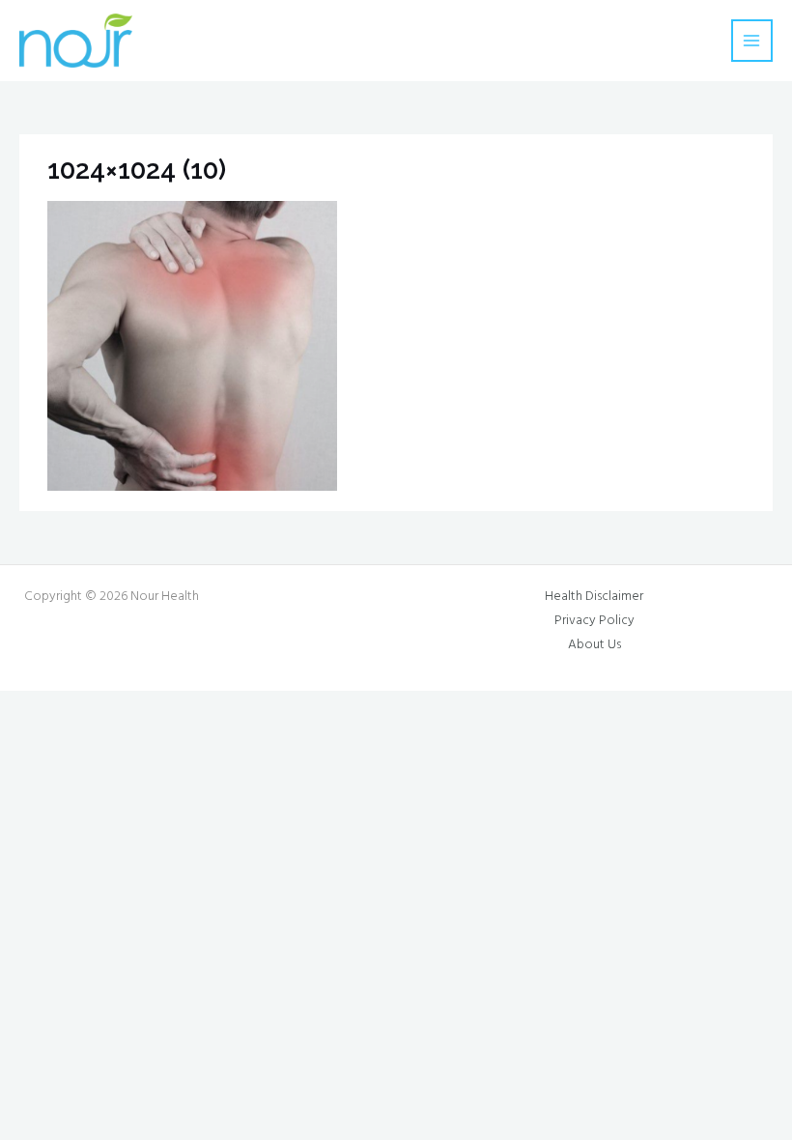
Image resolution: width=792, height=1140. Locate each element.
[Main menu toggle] (752, 40)
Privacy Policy (594, 621)
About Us (594, 645)
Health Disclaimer (594, 596)
